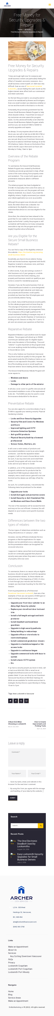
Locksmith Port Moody (18, 972)
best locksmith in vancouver (23, 694)
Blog (10, 994)
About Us (12, 950)
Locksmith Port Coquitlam (20, 969)
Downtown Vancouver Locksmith (20, 593)
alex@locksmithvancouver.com (29, 137)
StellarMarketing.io (16, 1007)
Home (20, 29)
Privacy (11, 962)
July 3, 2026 (21, 862)
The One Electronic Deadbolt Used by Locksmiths (27, 844)
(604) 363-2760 (18, 927)
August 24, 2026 (23, 849)
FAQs (10, 959)
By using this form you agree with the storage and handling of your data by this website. (27, 790)
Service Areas (14, 998)
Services (12, 953)
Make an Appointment (18, 947)
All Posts (27, 29)
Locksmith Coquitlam (18, 966)
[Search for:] (27, 826)
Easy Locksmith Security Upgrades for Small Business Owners (30, 857)
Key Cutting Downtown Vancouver (26, 956)
